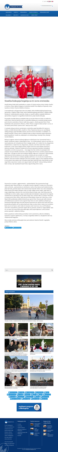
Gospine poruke (12, 394)
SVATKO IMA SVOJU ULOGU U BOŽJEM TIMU (37, 435)
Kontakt (19, 435)
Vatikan (37, 396)
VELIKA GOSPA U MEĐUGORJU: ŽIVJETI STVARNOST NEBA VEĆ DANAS (24, 321)
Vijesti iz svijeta (35, 398)
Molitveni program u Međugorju (22, 430)
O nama (19, 424)
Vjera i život (34, 15)
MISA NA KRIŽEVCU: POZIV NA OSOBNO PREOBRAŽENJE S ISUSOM (14, 387)
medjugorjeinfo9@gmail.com (30, 449)
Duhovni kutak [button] (24, 15)
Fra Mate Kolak (39, 392)
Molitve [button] (15, 15)
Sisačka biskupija (17, 227)
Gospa (47, 392)
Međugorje (27, 394)
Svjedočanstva (30, 396)
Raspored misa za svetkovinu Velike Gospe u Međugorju (40, 353)
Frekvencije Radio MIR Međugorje (22, 433)
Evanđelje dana (30, 392)
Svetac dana (21, 396)
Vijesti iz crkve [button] (33, 12)
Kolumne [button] (8, 15)
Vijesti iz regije (26, 398)
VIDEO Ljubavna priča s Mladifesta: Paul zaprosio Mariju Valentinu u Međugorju (41, 337)
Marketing (20, 426)
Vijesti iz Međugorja (16, 398)
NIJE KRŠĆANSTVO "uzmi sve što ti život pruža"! (50, 435)
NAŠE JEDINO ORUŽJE (50, 431)
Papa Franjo (47, 394)
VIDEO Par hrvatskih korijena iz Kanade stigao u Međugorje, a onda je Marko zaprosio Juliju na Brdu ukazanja (16, 371)
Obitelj (40, 394)
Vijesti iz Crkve (9, 227)
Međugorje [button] (23, 12)
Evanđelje (22, 392)
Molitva (34, 394)
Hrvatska (20, 394)
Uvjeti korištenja (21, 427)
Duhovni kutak (13, 392)
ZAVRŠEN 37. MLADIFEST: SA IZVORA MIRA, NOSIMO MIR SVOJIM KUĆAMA (40, 370)
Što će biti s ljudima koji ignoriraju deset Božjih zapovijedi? (49, 428)
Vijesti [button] (15, 12)
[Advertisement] (29, 30)
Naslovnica (9, 12)
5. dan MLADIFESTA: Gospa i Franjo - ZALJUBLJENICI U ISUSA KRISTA (38, 387)
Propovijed (12, 396)
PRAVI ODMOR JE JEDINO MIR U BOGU (37, 425)
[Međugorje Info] (14, 6)
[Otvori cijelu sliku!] (29, 82)
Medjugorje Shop (44, 12)
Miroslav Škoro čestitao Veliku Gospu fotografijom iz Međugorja (13, 337)
